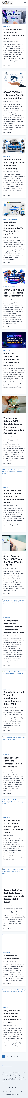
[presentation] (14, 16)
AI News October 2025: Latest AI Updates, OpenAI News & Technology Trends (13, 826)
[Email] (12, 1087)
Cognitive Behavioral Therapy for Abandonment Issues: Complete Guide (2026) (13, 698)
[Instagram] (15, 1087)
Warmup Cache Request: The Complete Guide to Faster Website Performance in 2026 (13, 627)
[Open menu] (25, 3)
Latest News (6, 26)
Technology (14, 219)
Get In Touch (21, 1092)
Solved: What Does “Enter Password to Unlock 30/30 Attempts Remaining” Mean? (14, 496)
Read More (7, 65)
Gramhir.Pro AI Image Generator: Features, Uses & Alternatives (13, 293)
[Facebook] (10, 1087)
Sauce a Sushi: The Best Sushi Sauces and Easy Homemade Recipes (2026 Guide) (13, 896)
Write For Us (18, 1094)
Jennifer (7, 41)
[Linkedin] (18, 1087)
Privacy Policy (10, 1094)
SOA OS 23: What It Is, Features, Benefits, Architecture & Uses (14, 95)
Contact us (13, 1092)
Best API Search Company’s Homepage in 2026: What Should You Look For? (13, 228)
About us (5, 1092)
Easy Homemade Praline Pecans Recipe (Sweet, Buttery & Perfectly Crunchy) (12, 1016)
